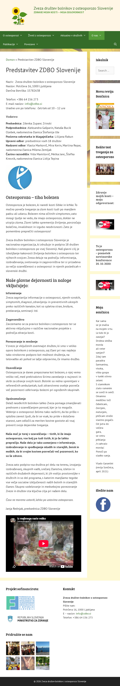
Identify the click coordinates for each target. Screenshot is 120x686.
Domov (10, 60)
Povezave (29, 44)
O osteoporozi (11, 35)
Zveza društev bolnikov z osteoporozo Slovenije (73, 8)
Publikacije (9, 44)
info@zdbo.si (33, 104)
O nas (95, 35)
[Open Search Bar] (115, 44)
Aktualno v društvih (71, 35)
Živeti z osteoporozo (39, 35)
